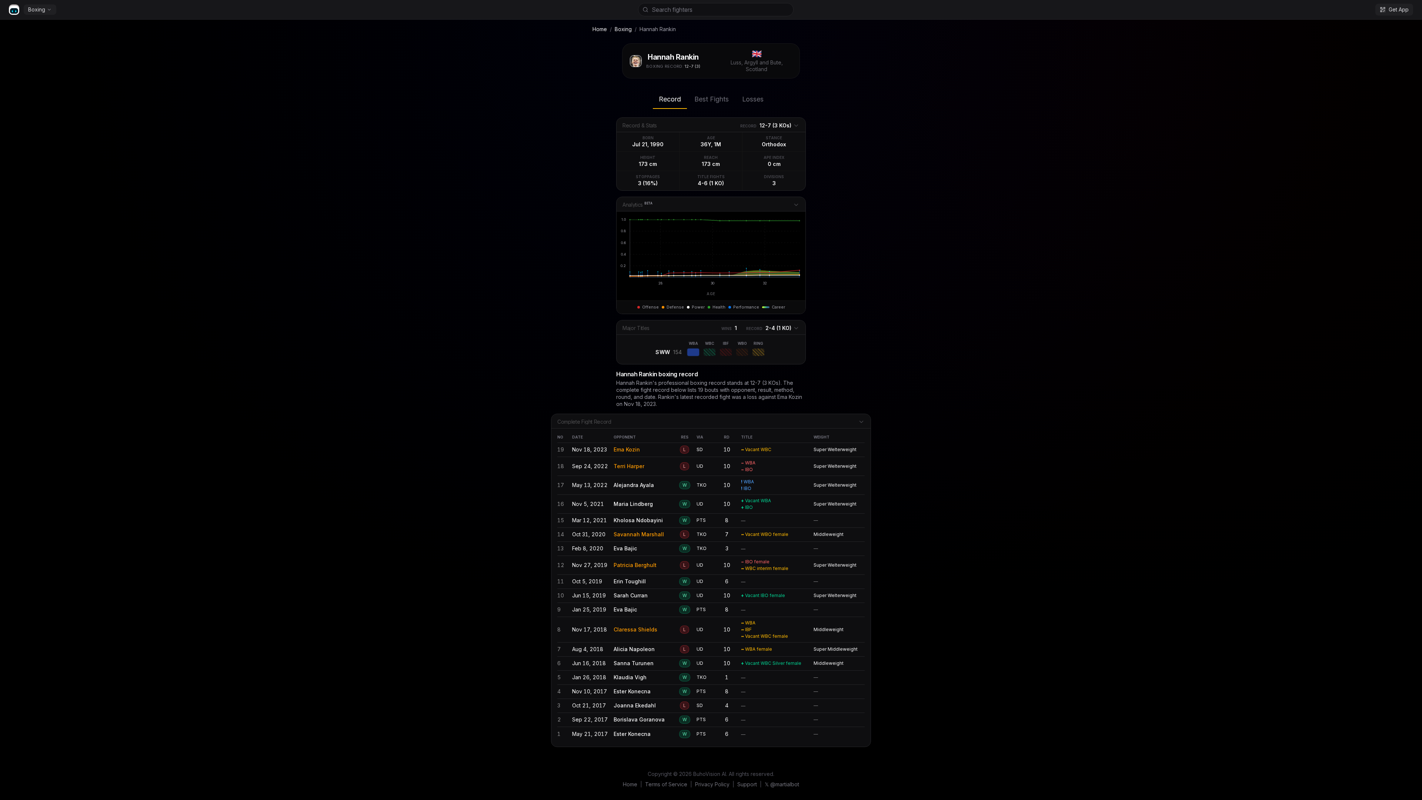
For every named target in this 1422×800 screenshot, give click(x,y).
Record (670, 99)
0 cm (774, 164)
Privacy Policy (712, 784)
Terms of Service (666, 784)
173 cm (648, 164)
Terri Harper (629, 466)
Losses (753, 99)
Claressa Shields (635, 629)
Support (747, 784)
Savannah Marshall (639, 534)
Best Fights (711, 99)
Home (599, 29)
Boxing (36, 9)
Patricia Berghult (635, 565)
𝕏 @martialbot (782, 784)
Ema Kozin (627, 449)
